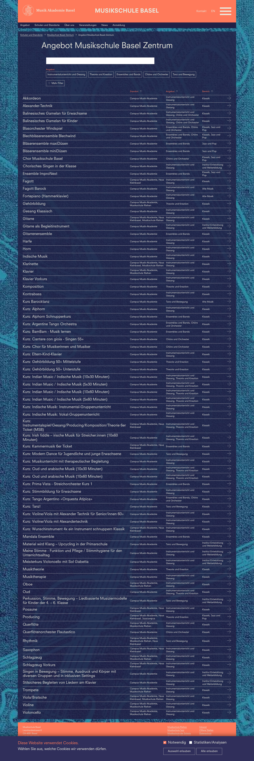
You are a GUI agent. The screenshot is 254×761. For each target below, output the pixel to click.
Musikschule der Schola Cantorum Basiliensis (179, 735)
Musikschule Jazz (175, 730)
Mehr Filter (57, 83)
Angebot (25, 25)
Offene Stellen (206, 730)
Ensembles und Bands (128, 74)
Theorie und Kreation (101, 74)
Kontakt (201, 11)
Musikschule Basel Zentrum (60, 35)
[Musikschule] (127, 11)
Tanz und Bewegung (184, 74)
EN (213, 11)
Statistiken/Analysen (210, 742)
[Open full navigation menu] (225, 11)
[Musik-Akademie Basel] (57, 11)
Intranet (203, 727)
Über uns (69, 25)
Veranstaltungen (88, 25)
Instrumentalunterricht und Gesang (66, 74)
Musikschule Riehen (177, 727)
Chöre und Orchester (156, 74)
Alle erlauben (209, 751)
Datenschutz (205, 734)
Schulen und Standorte (47, 25)
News (104, 25)
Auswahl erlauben (179, 751)
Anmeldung (119, 25)
